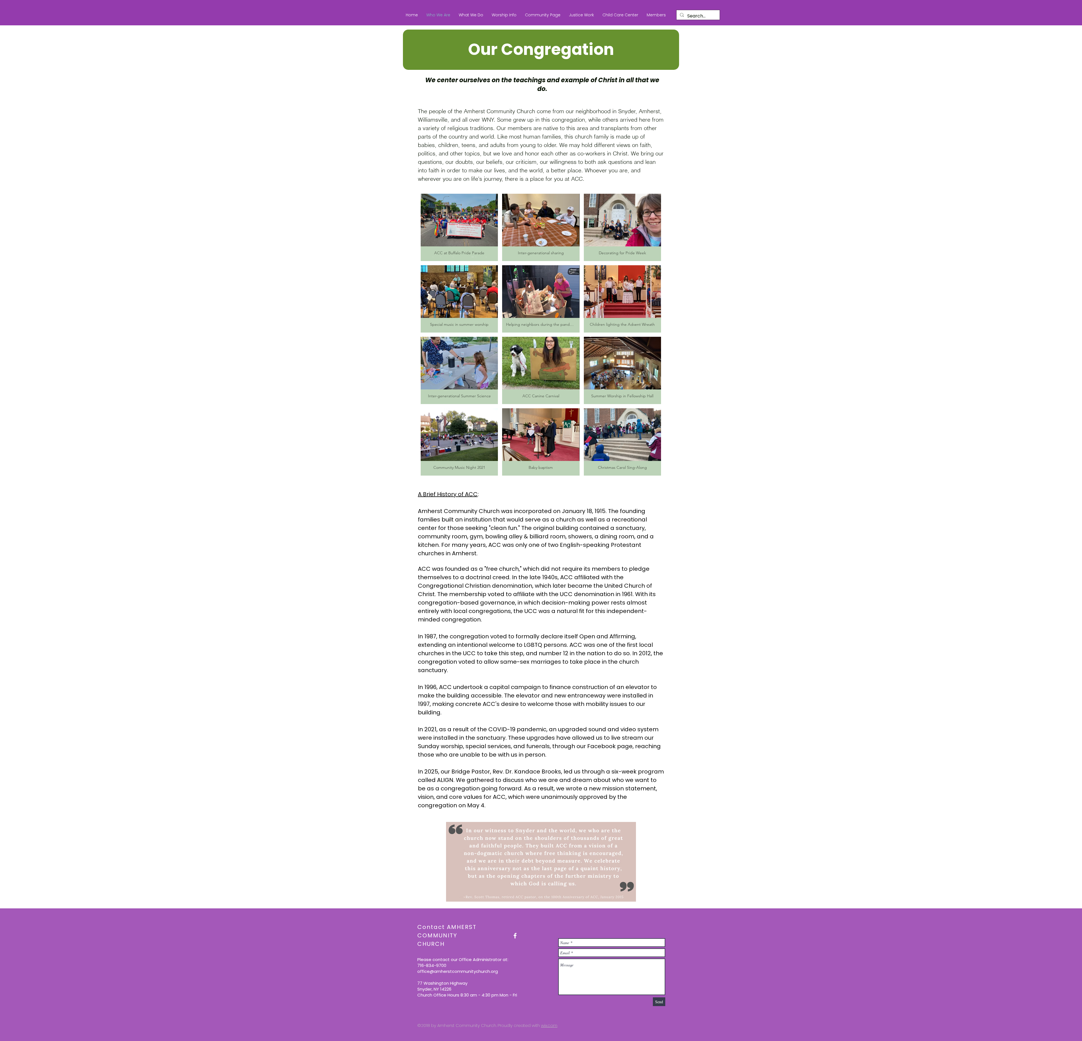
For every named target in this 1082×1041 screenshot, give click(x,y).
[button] (470, 14)
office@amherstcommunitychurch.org (457, 971)
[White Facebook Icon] (515, 935)
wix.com (549, 1025)
